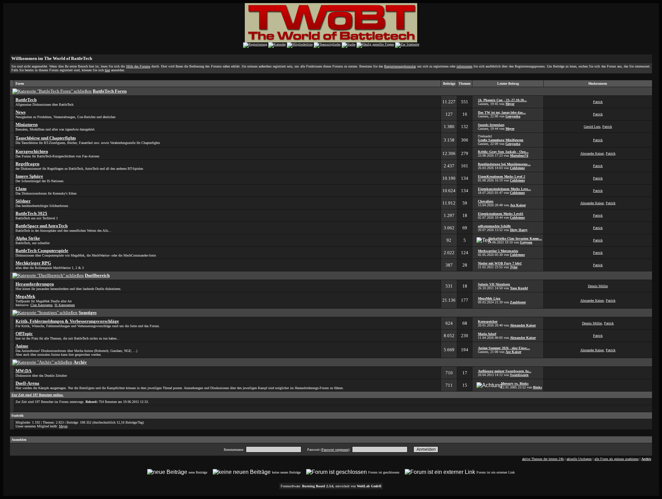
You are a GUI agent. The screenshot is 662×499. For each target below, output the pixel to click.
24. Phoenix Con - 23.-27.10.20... (502, 100)
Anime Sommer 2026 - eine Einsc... (504, 348)
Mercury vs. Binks (515, 383)
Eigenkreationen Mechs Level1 (500, 214)
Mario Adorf (487, 334)
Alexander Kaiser (592, 153)
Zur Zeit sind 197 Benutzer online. (37, 395)
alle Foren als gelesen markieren (616, 459)
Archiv (646, 459)
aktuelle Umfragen (579, 459)
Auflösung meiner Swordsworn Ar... (504, 371)
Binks (537, 387)
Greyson (526, 242)
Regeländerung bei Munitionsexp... (504, 164)
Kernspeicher (488, 321)
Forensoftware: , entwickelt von (331, 486)
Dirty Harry (519, 230)
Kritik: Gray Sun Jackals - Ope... (503, 152)
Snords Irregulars (491, 125)
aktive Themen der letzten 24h (543, 459)
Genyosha (512, 116)
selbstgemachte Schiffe (494, 226)
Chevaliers (485, 201)
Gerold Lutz (592, 126)
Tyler (514, 267)
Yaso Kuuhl (519, 288)
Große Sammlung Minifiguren (500, 140)
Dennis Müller (598, 286)
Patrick (598, 102)
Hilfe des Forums (138, 66)
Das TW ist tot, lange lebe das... (502, 112)
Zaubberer (518, 302)
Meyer (509, 104)
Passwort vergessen (335, 449)
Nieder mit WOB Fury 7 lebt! (500, 263)
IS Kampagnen (64, 305)
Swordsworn (519, 375)
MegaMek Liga (489, 298)
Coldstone (517, 168)
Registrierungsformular (400, 66)
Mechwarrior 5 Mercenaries (498, 251)
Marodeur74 (519, 155)
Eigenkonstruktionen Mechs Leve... (504, 189)
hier (107, 70)
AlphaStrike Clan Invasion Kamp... (515, 238)
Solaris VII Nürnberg (494, 284)
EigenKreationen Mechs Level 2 (501, 176)
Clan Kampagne (41, 305)
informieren (464, 66)
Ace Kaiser (518, 205)
